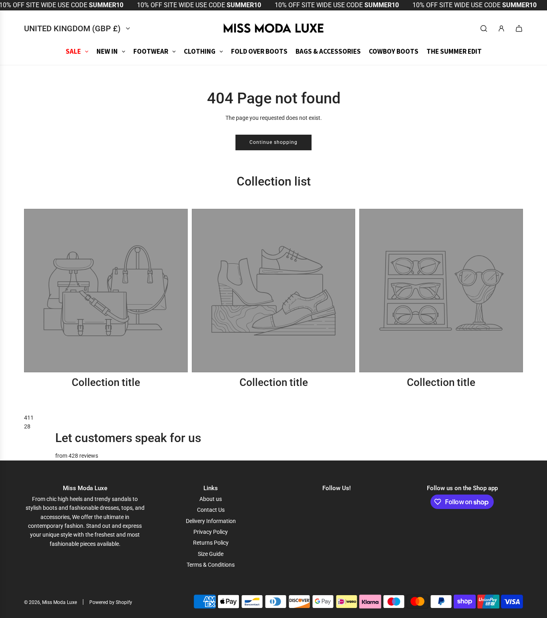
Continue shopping (273, 142)
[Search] (484, 28)
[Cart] (519, 28)
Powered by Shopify (110, 602)
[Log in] (501, 28)
